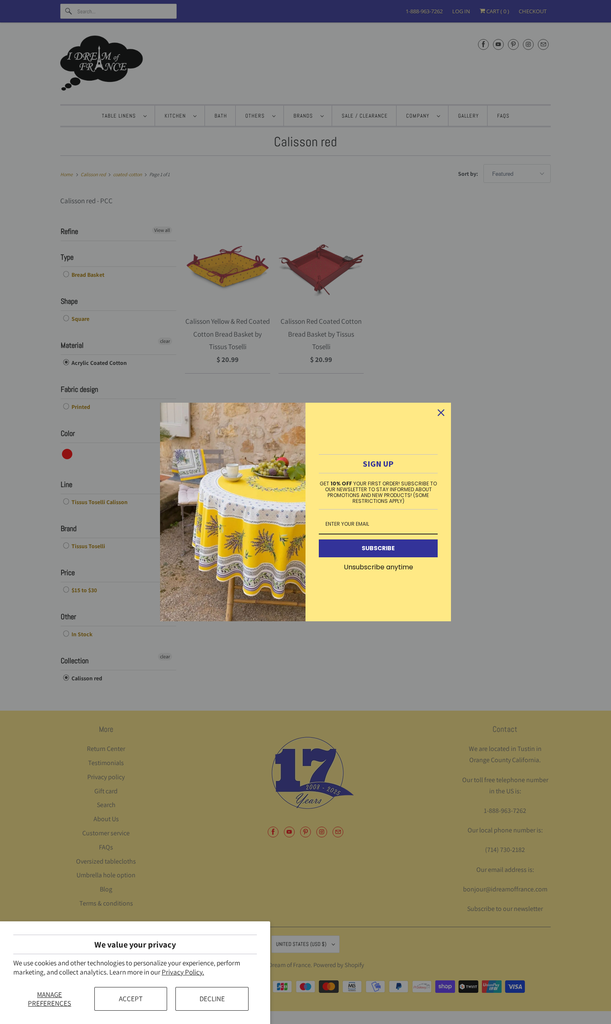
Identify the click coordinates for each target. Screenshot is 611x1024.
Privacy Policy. (183, 972)
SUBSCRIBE (378, 548)
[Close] (441, 413)
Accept (131, 998)
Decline (212, 998)
